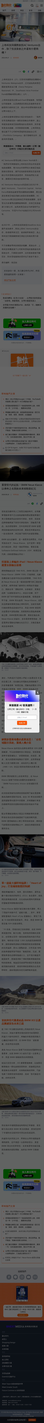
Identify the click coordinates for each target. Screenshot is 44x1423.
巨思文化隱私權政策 (26, 728)
